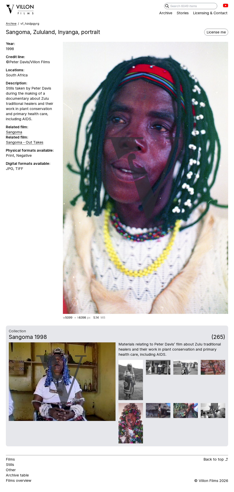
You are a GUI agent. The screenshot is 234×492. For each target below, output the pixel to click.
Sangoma (14, 132)
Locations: (15, 70)
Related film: (17, 127)
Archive (11, 23)
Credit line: (15, 57)
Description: (16, 83)
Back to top (215, 459)
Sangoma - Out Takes (24, 142)
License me (216, 32)
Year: (10, 43)
